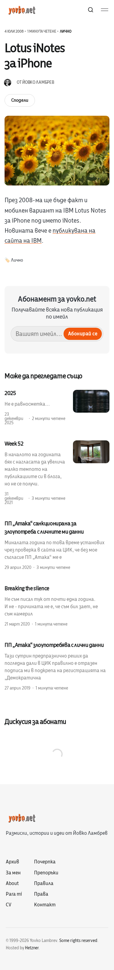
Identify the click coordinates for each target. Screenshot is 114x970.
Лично (65, 31)
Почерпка (45, 862)
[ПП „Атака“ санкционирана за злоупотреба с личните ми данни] (57, 545)
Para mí (14, 894)
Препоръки (46, 872)
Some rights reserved (78, 941)
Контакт (45, 904)
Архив (12, 862)
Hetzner (32, 948)
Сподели (19, 100)
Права (41, 894)
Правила (44, 883)
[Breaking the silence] (57, 605)
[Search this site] (90, 9)
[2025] (57, 407)
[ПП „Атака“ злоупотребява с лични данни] (57, 666)
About (12, 883)
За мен (13, 872)
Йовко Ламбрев (38, 82)
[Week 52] (57, 473)
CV (8, 904)
